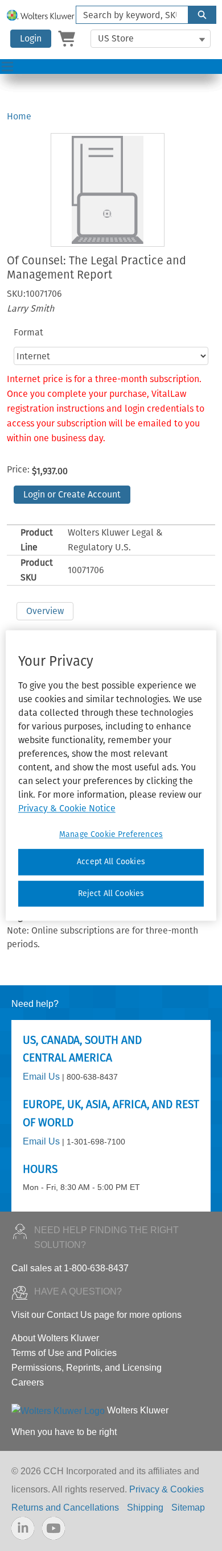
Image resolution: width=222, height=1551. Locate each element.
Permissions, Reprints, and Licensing (86, 1367)
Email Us (41, 1076)
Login (31, 38)
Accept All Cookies (111, 861)
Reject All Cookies (111, 893)
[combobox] (127, 14)
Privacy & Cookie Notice (67, 808)
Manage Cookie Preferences (111, 834)
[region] (111, 775)
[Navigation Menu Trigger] (7, 66)
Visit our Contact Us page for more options (96, 1315)
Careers (27, 1382)
